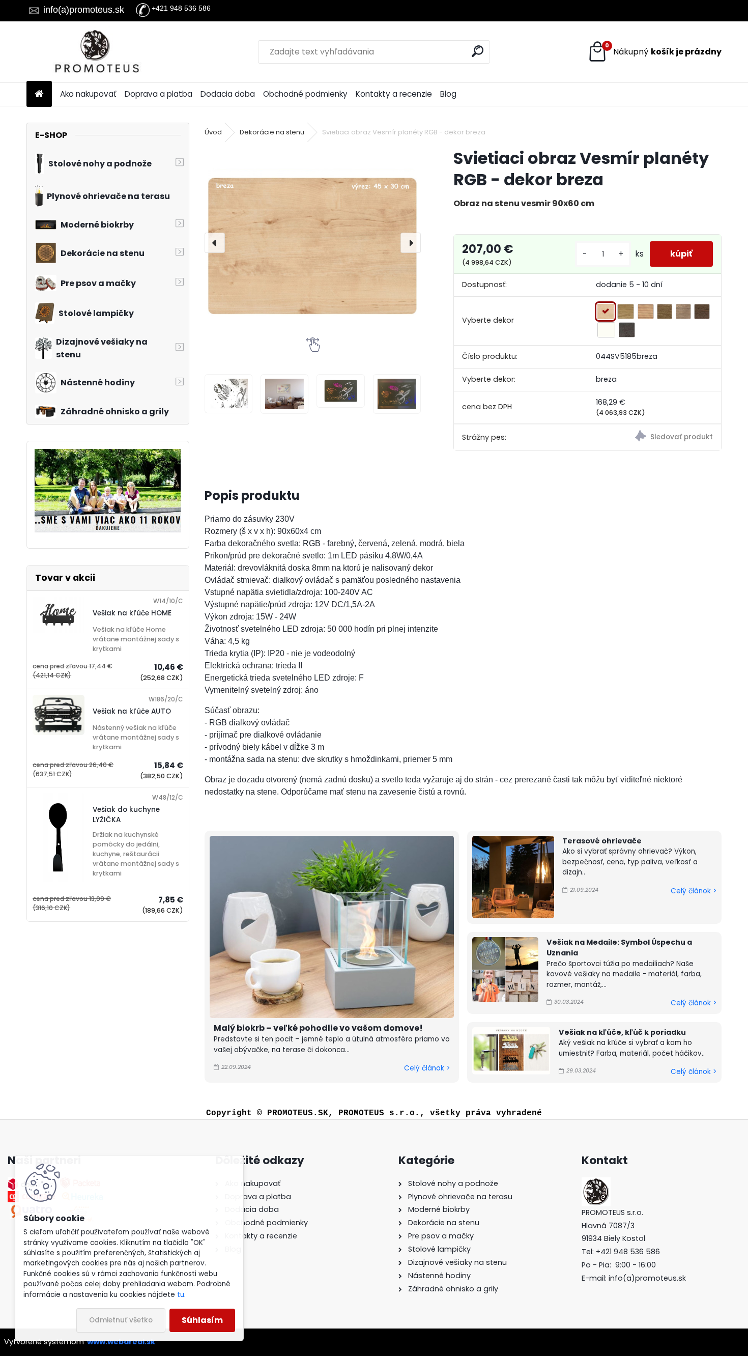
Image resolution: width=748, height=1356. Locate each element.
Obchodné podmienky (305, 94)
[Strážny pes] (654, 437)
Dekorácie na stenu (272, 132)
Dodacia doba (227, 94)
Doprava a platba (158, 94)
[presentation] (215, 243)
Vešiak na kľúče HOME (132, 613)
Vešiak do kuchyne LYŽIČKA (126, 815)
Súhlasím (202, 1320)
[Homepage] (39, 94)
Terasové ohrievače (602, 841)
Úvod (213, 132)
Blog (448, 94)
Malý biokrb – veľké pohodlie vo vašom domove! (318, 1028)
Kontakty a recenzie (394, 94)
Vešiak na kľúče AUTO (132, 711)
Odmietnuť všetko (121, 1320)
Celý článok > (427, 1068)
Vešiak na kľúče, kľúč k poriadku (622, 1032)
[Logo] (96, 51)
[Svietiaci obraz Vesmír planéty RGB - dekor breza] (313, 242)
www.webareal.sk (121, 1342)
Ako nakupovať (88, 94)
